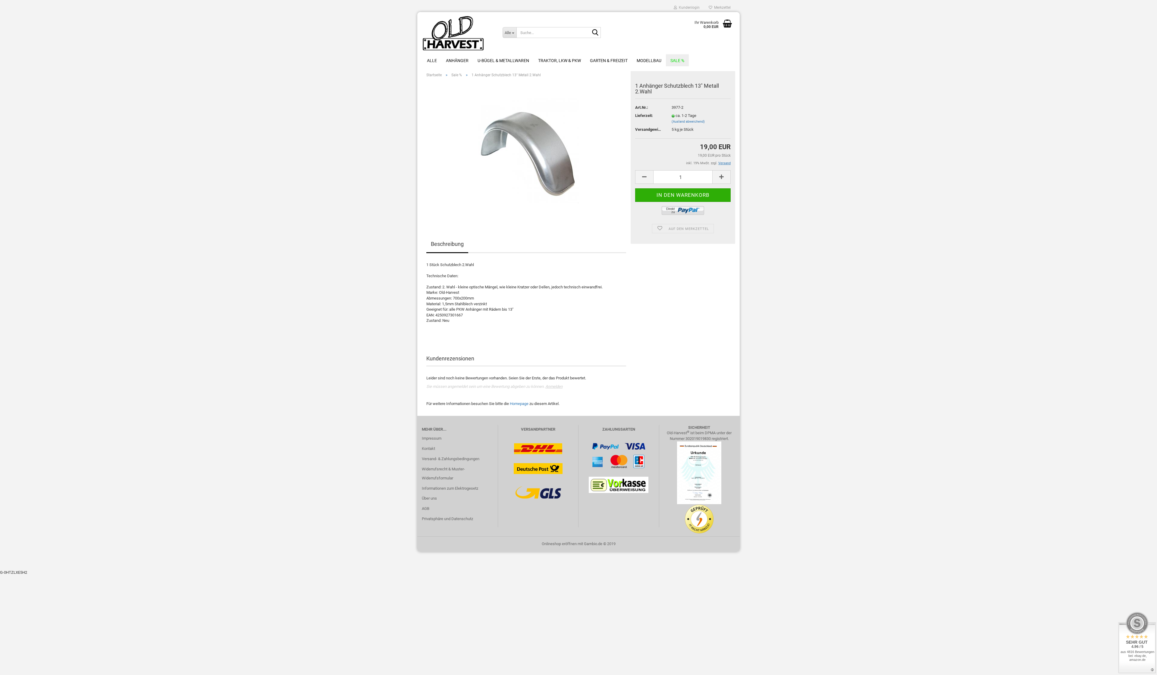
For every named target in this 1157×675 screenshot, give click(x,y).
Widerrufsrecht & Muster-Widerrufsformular (443, 473)
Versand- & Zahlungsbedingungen (450, 459)
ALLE (432, 60)
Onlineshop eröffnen (559, 544)
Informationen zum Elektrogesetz (450, 488)
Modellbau (649, 60)
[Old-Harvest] (458, 33)
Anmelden (554, 386)
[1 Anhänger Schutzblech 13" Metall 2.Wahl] (526, 150)
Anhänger (457, 60)
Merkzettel (721, 7)
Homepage (519, 403)
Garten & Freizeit (609, 60)
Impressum (431, 438)
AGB (425, 508)
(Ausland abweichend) (688, 122)
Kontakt (428, 448)
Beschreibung (447, 244)
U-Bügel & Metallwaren (503, 60)
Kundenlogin (688, 7)
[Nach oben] (1140, 665)
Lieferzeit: (644, 115)
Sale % (677, 60)
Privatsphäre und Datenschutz (447, 518)
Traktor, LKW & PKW (559, 60)
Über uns (429, 498)
